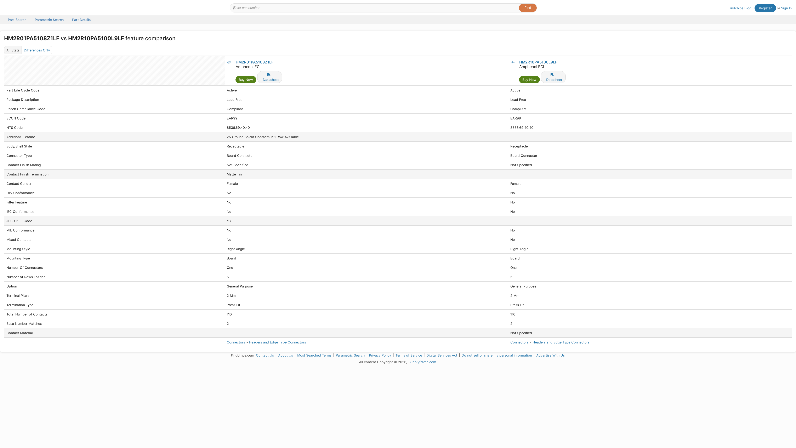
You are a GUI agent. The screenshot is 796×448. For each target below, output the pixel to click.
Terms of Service (409, 355)
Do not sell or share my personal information (497, 355)
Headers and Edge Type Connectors (277, 342)
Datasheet (271, 80)
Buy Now (246, 80)
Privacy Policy (380, 355)
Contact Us (265, 355)
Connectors (236, 342)
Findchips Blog (739, 8)
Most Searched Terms (314, 355)
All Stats (12, 50)
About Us (285, 355)
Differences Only (37, 50)
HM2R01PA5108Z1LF (255, 62)
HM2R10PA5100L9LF (538, 62)
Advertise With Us (550, 355)
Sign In (786, 8)
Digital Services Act (441, 355)
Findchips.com (17, 8)
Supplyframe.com (422, 362)
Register (765, 8)
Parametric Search (350, 355)
